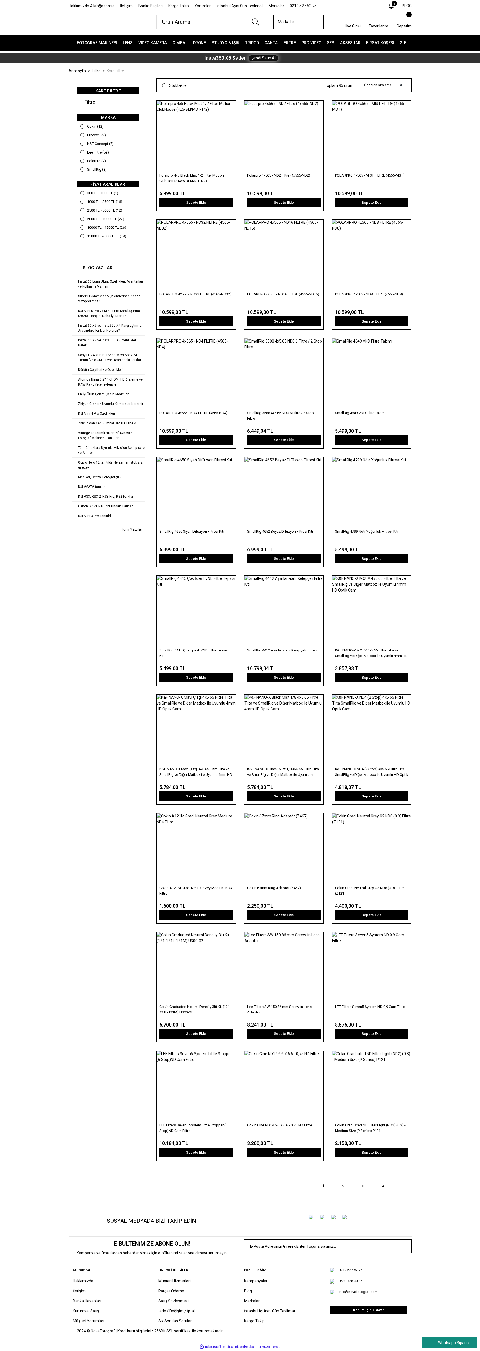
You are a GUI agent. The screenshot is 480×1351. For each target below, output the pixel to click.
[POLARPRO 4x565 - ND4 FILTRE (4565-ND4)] (196, 373)
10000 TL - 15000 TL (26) (106, 227)
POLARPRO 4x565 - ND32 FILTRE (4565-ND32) (195, 294)
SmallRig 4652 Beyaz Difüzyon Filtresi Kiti (280, 531)
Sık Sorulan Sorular (175, 1321)
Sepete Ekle (196, 202)
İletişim (126, 6)
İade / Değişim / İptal (176, 1311)
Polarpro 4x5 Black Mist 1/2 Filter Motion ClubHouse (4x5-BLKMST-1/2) (191, 178)
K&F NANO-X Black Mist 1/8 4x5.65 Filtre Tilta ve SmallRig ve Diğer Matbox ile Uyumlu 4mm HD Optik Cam (283, 772)
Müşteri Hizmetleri (174, 1281)
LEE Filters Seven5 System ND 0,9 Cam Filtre (370, 1007)
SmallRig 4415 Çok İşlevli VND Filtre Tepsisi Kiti (194, 653)
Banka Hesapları (87, 1301)
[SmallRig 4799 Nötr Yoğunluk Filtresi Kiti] (371, 492)
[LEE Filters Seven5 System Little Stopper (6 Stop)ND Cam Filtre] (196, 1086)
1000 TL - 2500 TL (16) (104, 202)
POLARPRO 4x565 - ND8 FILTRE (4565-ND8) (369, 294)
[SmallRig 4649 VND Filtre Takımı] (371, 373)
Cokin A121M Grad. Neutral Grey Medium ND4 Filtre (195, 890)
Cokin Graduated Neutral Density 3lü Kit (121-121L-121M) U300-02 (195, 1009)
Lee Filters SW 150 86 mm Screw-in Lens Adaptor (279, 1009)
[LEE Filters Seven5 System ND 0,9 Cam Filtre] (371, 967)
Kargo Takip (178, 6)
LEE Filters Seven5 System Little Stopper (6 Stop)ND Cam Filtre (193, 1128)
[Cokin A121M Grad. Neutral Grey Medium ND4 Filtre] (196, 848)
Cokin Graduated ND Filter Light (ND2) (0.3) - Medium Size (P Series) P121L (370, 1128)
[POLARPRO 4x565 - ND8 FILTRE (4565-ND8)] (371, 255)
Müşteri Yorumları (88, 1321)
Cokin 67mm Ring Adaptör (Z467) (274, 888)
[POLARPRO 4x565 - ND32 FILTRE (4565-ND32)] (196, 255)
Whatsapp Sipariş (453, 1342)
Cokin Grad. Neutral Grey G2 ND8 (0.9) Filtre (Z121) (369, 890)
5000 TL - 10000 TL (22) (105, 219)
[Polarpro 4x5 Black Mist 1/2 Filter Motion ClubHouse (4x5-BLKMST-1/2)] (196, 136)
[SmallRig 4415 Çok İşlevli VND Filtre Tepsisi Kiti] (196, 611)
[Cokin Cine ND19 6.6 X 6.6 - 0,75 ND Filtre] (283, 1086)
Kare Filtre (115, 71)
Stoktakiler (178, 85)
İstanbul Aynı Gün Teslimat (239, 6)
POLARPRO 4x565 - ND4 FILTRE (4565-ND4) (193, 413)
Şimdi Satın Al (263, 58)
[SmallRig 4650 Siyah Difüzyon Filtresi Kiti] (196, 492)
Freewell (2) (96, 135)
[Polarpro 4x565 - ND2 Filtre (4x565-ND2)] (283, 136)
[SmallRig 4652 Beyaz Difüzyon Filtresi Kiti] (283, 492)
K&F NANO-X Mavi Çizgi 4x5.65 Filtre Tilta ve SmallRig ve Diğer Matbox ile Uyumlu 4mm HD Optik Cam (195, 772)
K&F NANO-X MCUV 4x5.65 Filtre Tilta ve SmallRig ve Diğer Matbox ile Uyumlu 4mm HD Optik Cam (371, 653)
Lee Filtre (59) (98, 152)
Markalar (276, 6)
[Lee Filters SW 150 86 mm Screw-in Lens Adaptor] (283, 967)
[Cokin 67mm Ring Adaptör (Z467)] (283, 848)
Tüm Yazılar (131, 529)
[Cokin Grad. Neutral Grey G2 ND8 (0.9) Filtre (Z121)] (371, 848)
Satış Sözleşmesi (173, 1301)
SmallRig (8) (97, 169)
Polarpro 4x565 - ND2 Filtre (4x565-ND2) (278, 175)
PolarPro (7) (96, 161)
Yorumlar (202, 6)
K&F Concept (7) (100, 144)
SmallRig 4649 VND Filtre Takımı (360, 413)
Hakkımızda (83, 1281)
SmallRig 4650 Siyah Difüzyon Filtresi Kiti (191, 531)
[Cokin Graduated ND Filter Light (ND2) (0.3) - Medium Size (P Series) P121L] (371, 1086)
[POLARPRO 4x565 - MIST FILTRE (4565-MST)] (371, 136)
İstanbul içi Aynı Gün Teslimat (269, 1311)
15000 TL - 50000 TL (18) (106, 236)
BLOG (407, 6)
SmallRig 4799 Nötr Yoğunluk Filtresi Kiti (366, 531)
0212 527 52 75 (303, 6)
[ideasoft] (210, 1347)
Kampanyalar (256, 1281)
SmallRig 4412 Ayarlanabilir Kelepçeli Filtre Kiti (284, 650)
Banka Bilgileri (150, 6)
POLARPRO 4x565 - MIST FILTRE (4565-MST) (369, 175)
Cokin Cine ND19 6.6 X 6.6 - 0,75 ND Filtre (279, 1125)
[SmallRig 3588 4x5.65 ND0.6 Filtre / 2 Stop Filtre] (283, 373)
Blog (248, 1291)
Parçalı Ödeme (171, 1291)
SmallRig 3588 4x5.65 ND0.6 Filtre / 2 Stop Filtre (280, 416)
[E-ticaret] (239, 1347)
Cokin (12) (95, 126)
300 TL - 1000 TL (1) (102, 193)
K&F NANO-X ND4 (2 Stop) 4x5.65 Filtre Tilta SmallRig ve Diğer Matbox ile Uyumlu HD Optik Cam (371, 772)
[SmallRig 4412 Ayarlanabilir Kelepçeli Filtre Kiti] (283, 611)
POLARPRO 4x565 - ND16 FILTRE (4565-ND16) (283, 294)
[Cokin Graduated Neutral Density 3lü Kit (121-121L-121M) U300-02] (196, 967)
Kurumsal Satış (86, 1311)
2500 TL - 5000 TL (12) (104, 210)
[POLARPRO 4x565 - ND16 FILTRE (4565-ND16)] (283, 255)
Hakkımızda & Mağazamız (91, 6)
